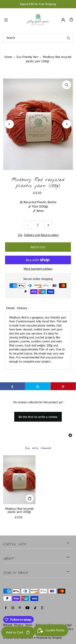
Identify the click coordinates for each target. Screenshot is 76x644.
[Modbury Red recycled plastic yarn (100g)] (19, 479)
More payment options (38, 268)
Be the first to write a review (38, 417)
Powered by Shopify (49, 637)
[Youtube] (27, 608)
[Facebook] (6, 608)
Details (10, 308)
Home (8, 57)
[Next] (66, 124)
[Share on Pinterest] (63, 386)
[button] (38, 415)
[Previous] (9, 124)
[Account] (63, 20)
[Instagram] (12, 608)
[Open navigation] (13, 19)
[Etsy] (42, 608)
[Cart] (71, 19)
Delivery (22, 308)
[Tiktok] (35, 608)
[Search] (68, 37)
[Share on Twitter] (37, 386)
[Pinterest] (20, 608)
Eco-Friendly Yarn (27, 57)
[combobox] (38, 37)
